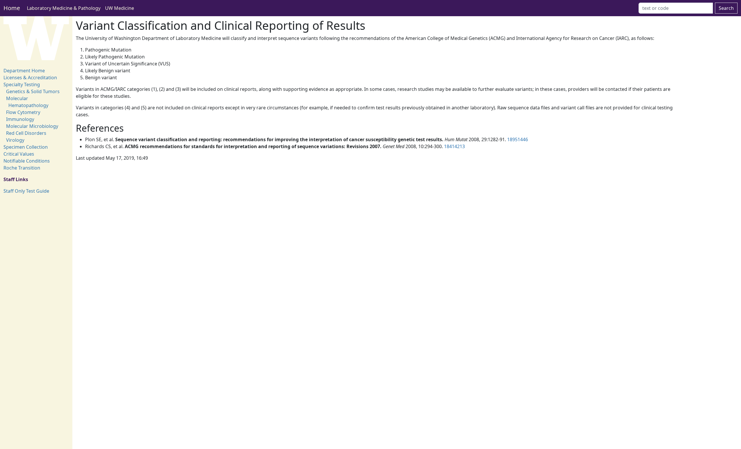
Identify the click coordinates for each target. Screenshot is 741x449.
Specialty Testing (21, 84)
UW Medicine (119, 8)
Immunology (20, 119)
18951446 (517, 139)
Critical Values (18, 154)
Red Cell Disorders (26, 133)
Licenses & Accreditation (30, 77)
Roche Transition (21, 168)
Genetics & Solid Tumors (33, 91)
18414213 (454, 146)
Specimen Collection (25, 147)
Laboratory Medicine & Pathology (63, 8)
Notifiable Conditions (26, 161)
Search (726, 8)
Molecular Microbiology (32, 126)
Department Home (24, 70)
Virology (15, 140)
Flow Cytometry (23, 112)
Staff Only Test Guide (26, 191)
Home (11, 8)
